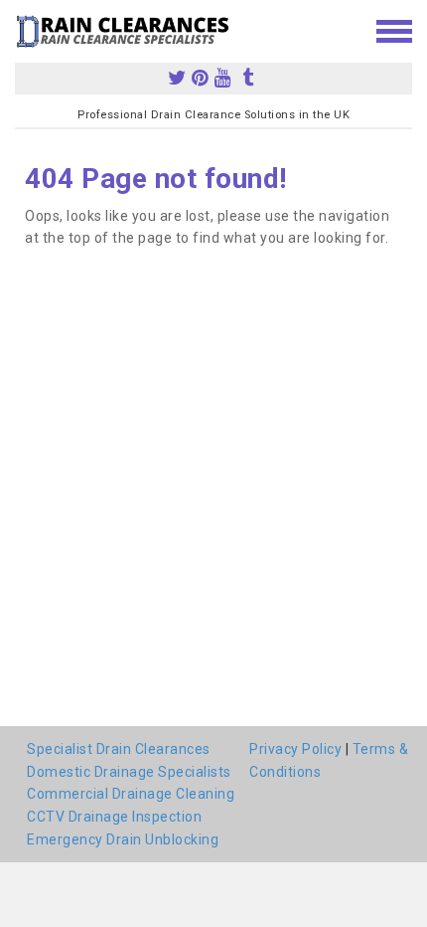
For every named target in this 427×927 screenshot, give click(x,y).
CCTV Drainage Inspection (114, 817)
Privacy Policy (295, 749)
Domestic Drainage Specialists (129, 772)
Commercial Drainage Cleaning (130, 794)
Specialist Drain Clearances (119, 749)
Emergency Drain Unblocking (122, 839)
